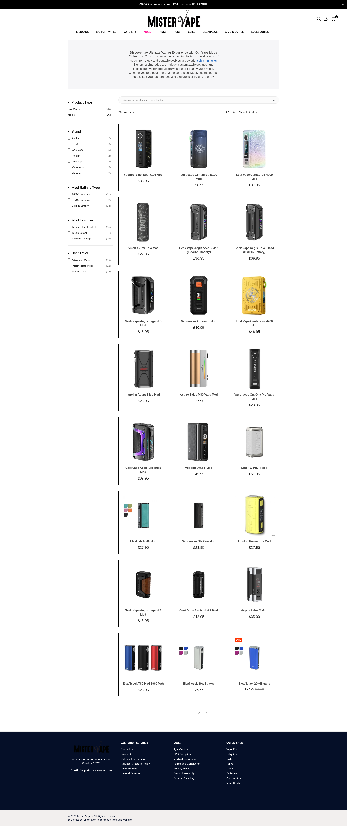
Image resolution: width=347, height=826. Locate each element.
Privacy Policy (182, 768)
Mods (147, 32)
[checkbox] (89, 138)
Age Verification (183, 749)
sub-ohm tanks (207, 60)
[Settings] (325, 18)
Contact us (127, 749)
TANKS (162, 32)
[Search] (318, 18)
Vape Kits (130, 32)
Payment (126, 754)
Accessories (260, 32)
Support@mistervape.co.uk (95, 770)
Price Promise (129, 768)
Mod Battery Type (85, 187)
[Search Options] (275, 100)
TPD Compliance (184, 754)
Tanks (230, 763)
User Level (79, 253)
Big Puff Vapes (106, 32)
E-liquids (231, 754)
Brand (76, 131)
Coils (192, 32)
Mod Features (82, 220)
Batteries (231, 773)
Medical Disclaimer (185, 758)
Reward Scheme (130, 773)
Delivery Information (133, 758)
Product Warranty (184, 773)
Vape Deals (233, 783)
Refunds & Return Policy (135, 763)
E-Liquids (82, 32)
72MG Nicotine (234, 32)
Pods (177, 32)
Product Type (81, 102)
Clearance (210, 32)
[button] (333, 18)
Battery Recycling (184, 778)
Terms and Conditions (187, 763)
